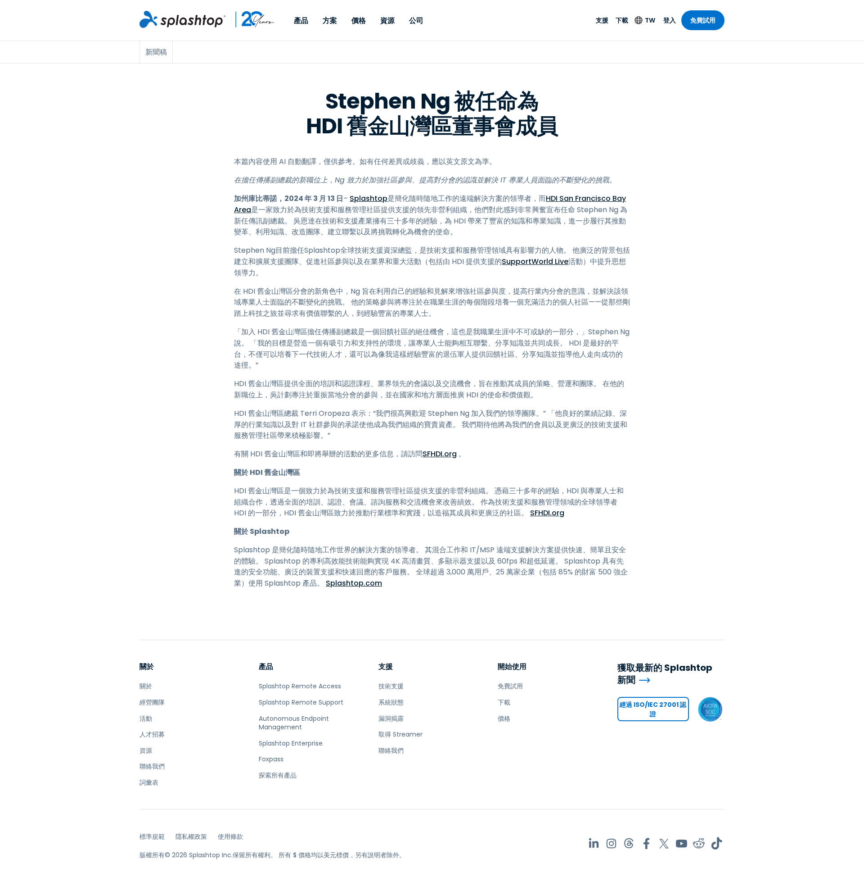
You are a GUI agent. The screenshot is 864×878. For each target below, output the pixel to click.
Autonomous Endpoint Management (294, 723)
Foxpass (271, 759)
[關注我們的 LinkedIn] (594, 843)
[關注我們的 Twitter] (664, 843)
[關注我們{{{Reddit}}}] (699, 843)
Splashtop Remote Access (300, 686)
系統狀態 (391, 702)
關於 (147, 666)
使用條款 (230, 836)
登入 (669, 20)
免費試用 (703, 20)
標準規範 (152, 836)
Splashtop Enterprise (291, 743)
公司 (416, 20)
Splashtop (368, 198)
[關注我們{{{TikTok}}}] (716, 843)
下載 (622, 20)
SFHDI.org (440, 454)
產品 (301, 20)
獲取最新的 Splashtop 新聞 (664, 674)
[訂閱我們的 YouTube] (681, 843)
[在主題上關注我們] (629, 843)
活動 (146, 718)
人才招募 (152, 734)
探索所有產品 (278, 775)
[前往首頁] (182, 19)
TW (650, 20)
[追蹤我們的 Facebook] (646, 843)
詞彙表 (149, 782)
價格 (358, 20)
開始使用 (512, 666)
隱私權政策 (191, 836)
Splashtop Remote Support (301, 702)
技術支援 (391, 686)
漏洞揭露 (391, 718)
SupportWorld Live (535, 261)
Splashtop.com (354, 583)
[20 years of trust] (250, 19)
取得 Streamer (400, 734)
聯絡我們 (152, 766)
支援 (602, 20)
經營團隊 (152, 702)
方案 (330, 20)
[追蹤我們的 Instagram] (611, 843)
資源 (387, 20)
